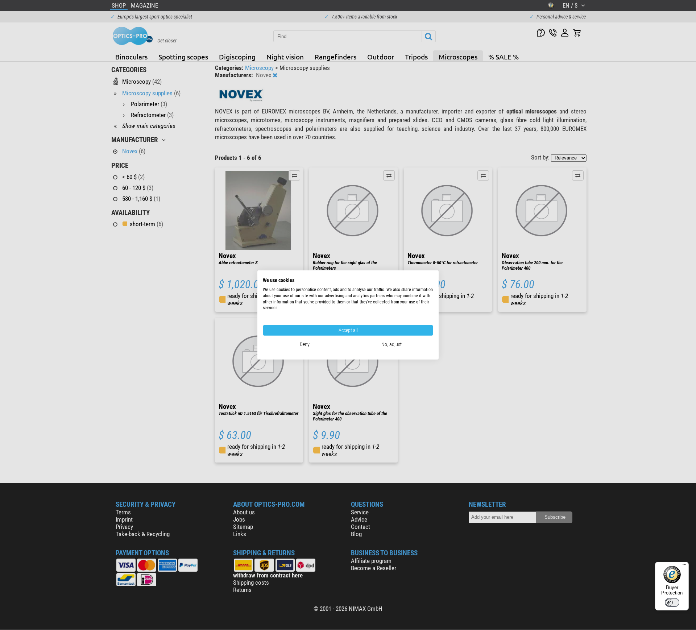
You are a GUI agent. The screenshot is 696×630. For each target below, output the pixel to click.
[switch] (672, 602)
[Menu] (684, 566)
